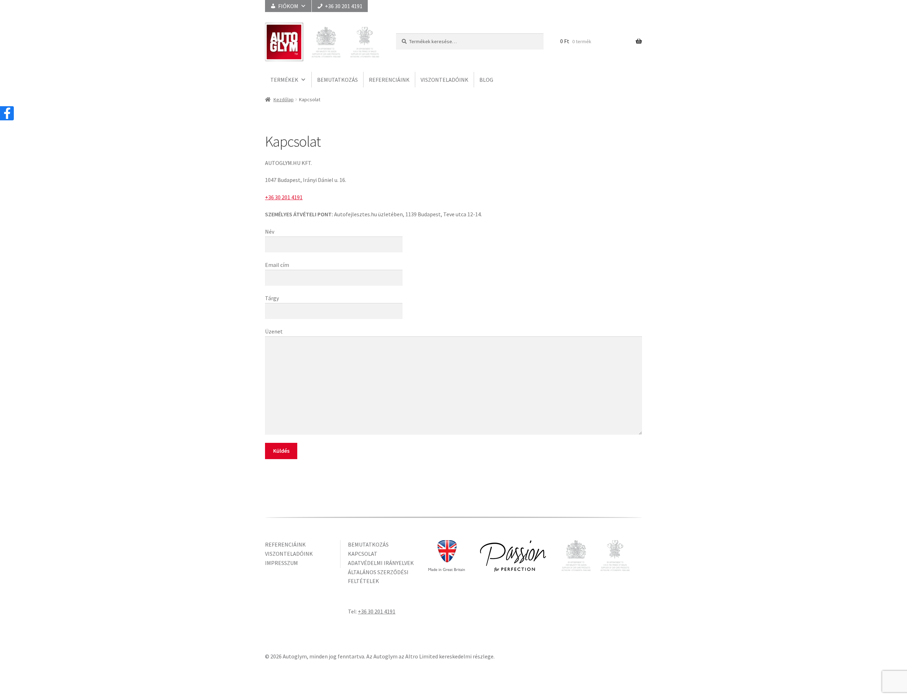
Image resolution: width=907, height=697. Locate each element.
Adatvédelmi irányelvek (381, 562)
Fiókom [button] (288, 6)
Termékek (284, 79)
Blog (486, 79)
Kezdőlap (284, 99)
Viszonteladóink (444, 79)
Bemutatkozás (337, 79)
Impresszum (281, 562)
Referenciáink (389, 79)
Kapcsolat (362, 553)
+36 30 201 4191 (343, 6)
